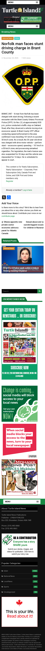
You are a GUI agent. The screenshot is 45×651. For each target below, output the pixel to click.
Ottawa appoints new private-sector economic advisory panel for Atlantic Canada (12, 228)
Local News (8, 581)
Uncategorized (9, 592)
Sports (6, 587)
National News (8, 38)
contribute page (8, 216)
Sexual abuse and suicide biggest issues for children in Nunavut (34, 225)
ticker (17, 38)
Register (9, 181)
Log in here (27, 190)
